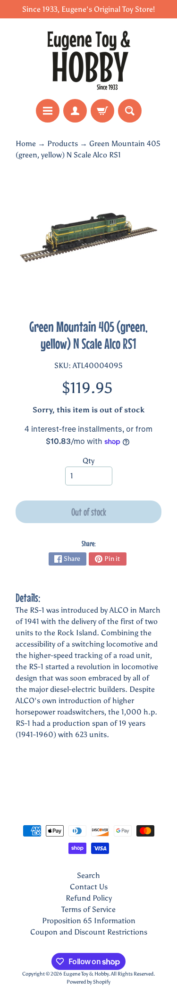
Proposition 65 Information (88, 920)
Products (62, 143)
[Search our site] (130, 111)
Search (88, 875)
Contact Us (89, 886)
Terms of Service (88, 909)
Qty (88, 460)
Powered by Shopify (88, 981)
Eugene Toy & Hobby (86, 973)
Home (26, 143)
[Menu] (47, 111)
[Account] (75, 111)
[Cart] (102, 111)
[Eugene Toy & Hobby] (89, 58)
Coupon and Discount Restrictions (88, 931)
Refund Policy (89, 898)
